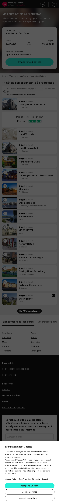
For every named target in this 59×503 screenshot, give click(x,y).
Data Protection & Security (29, 479)
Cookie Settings (29, 492)
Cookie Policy (11, 479)
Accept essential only (29, 498)
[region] (29, 472)
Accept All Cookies (29, 486)
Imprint (45, 479)
